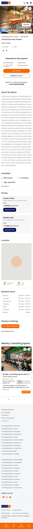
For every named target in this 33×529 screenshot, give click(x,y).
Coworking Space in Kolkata (10, 485)
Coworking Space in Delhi (9, 437)
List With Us (5, 415)
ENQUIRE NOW (10, 210)
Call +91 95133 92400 (16, 84)
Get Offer (26, 392)
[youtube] (10, 497)
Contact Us (5, 421)
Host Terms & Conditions (21, 513)
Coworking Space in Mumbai (10, 426)
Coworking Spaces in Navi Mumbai (12, 440)
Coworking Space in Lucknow (10, 479)
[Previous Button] (3, 358)
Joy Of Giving (5, 412)
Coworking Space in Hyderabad (11, 434)
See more (6, 389)
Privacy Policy (17, 510)
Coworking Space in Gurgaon (10, 468)
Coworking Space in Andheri (10, 454)
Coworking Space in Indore (9, 471)
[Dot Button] (8, 399)
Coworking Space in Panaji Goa (11, 443)
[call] (24, 3)
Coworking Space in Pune (9, 429)
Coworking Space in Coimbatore (11, 488)
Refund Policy (5, 513)
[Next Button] (29, 358)
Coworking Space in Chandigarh (11, 462)
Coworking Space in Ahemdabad (11, 460)
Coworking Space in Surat (9, 482)
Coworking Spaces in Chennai (10, 474)
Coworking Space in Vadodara (11, 445)
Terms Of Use (5, 510)
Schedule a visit (16, 76)
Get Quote (16, 71)
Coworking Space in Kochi (9, 476)
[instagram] (7, 497)
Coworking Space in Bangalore (11, 431)
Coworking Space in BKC (9, 451)
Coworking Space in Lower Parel (11, 448)
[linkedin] (4, 497)
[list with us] (27, 3)
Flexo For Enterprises (7, 418)
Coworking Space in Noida (9, 465)
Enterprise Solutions (7, 410)
